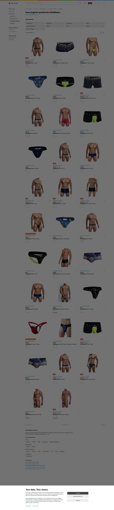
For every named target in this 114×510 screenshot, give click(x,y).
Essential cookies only (77, 496)
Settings (78, 500)
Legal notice (28, 506)
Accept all (78, 493)
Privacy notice (35, 506)
